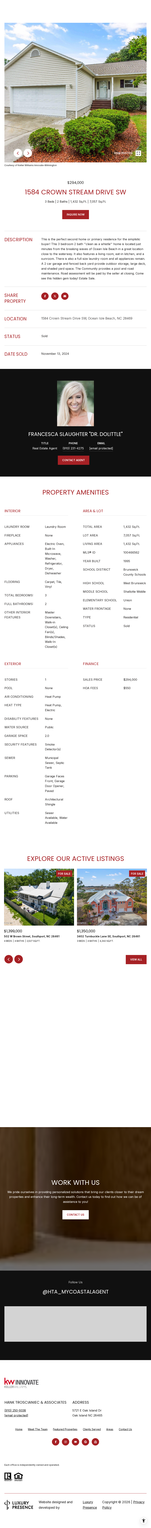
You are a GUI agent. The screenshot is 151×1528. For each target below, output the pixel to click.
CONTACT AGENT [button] (73, 460)
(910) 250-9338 (15, 1410)
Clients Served (92, 1429)
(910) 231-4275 (73, 448)
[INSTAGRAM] (65, 1442)
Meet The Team (38, 1429)
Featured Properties (65, 1429)
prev (18, 153)
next (28, 153)
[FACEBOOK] (55, 1442)
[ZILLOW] (95, 1442)
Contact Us (125, 1429)
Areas (109, 1429)
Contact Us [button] (75, 1214)
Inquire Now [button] (76, 214)
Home (18, 1429)
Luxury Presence (90, 1504)
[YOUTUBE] (75, 1442)
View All (136, 959)
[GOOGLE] (85, 1442)
